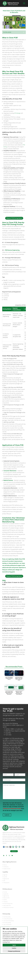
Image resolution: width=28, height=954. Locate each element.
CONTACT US (14, 851)
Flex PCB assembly (7, 916)
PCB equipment (6, 882)
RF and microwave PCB (7, 903)
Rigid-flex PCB (6, 878)
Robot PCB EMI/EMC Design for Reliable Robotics (9, 678)
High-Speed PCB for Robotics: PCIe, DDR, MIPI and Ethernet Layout (18, 679)
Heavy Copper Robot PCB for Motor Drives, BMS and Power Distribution (9, 693)
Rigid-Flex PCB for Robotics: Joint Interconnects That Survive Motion (18, 693)
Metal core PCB (6, 897)
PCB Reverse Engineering (12, 250)
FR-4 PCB (5, 892)
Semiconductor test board (8, 907)
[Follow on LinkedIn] (4, 855)
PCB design (17, 113)
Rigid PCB (5, 874)
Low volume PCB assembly (8, 920)
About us (5, 864)
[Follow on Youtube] (12, 855)
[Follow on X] (9, 855)
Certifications (5, 866)
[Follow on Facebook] (6, 855)
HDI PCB (5, 899)
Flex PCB (5, 876)
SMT (4, 880)
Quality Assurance (6, 868)
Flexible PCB (5, 893)
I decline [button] (14, 948)
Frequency (5, 901)
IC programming (6, 926)
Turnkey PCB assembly (7, 918)
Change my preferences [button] (14, 951)
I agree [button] (14, 945)
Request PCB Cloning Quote (14, 218)
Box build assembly (7, 922)
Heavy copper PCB (7, 905)
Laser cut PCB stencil (7, 924)
